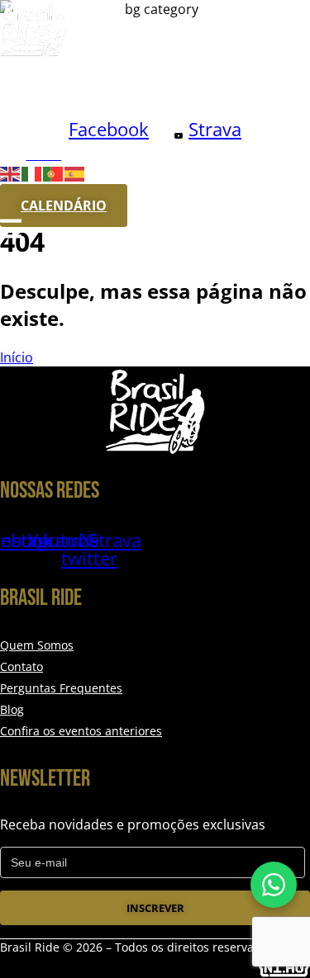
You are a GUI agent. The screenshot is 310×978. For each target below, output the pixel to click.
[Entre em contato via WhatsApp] (273, 885)
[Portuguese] (53, 172)
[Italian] (32, 172)
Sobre (80, 82)
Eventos (148, 82)
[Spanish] (75, 172)
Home (20, 82)
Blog (212, 82)
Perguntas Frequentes (61, 688)
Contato (37, 107)
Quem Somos (37, 645)
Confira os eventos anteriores (81, 731)
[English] (10, 172)
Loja (101, 107)
